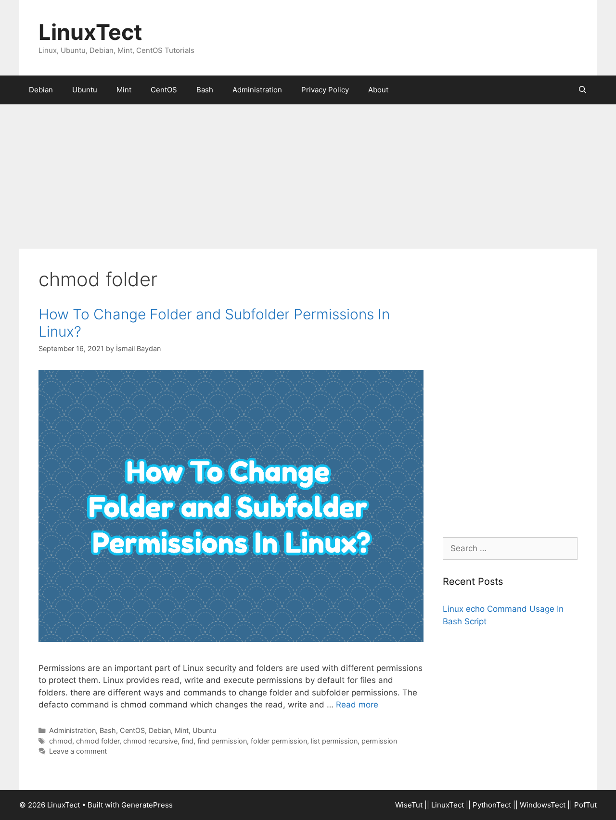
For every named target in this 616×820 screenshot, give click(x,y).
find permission (222, 741)
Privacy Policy (325, 89)
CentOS (164, 89)
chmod (60, 741)
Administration (257, 89)
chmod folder (97, 741)
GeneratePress (147, 804)
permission (379, 741)
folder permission (279, 741)
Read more (357, 704)
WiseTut (409, 804)
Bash (204, 89)
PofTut (585, 804)
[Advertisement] (308, 176)
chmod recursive (150, 741)
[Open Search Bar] (582, 90)
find (187, 741)
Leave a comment (78, 751)
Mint (123, 89)
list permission (334, 741)
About (378, 89)
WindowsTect (542, 804)
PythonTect (492, 804)
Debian (41, 89)
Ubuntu (84, 89)
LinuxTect (90, 32)
